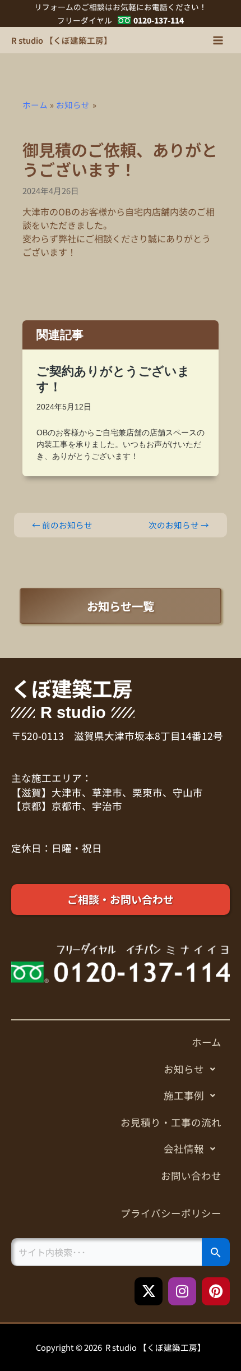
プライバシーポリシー (171, 1213)
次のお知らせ (179, 525)
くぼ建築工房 (71, 688)
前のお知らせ (62, 525)
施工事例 (184, 1095)
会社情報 (184, 1149)
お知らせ (184, 1069)
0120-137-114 (158, 20)
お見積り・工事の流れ (171, 1122)
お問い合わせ (191, 1175)
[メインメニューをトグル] (218, 40)
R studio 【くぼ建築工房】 (61, 40)
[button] (120, 1069)
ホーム (206, 1042)
